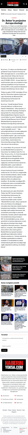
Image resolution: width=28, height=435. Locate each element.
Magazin (14, 412)
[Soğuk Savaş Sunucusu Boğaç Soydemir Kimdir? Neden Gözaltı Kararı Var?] (21, 288)
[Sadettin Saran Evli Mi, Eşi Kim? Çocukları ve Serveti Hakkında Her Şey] (21, 303)
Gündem (3, 10)
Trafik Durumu (19, 395)
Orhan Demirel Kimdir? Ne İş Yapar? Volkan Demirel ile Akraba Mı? (7, 323)
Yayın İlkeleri (6, 431)
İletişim (15, 427)
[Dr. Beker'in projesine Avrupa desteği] (14, 46)
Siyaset (15, 10)
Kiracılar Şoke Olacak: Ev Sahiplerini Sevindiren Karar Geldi (14, 14)
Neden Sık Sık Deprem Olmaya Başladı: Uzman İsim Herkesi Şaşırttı (7, 294)
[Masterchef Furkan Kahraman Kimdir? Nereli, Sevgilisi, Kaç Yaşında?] (7, 303)
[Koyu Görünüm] (26, 4)
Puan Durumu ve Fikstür (8, 399)
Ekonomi (21, 10)
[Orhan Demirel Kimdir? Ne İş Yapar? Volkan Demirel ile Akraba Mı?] (7, 317)
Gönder (4, 350)
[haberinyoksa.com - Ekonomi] (12, 4)
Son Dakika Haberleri (7, 402)
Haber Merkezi (5, 59)
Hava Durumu (6, 395)
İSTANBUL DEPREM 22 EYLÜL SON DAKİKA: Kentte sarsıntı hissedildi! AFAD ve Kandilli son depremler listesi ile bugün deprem (20, 325)
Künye (4, 429)
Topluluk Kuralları (7, 430)
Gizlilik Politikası (5, 427)
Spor (23, 410)
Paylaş (4, 56)
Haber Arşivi (19, 402)
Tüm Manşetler (19, 399)
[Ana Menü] (1, 4)
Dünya (10, 10)
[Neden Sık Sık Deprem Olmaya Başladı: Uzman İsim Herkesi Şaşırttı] (7, 288)
